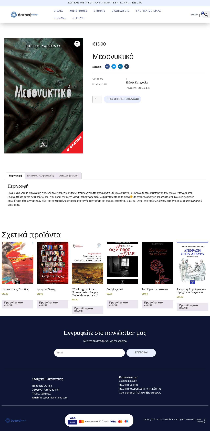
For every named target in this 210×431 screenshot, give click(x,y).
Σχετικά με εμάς (148, 11)
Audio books (78, 11)
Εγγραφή (79, 18)
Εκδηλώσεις (120, 11)
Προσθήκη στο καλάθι (122, 99)
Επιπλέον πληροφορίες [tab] (40, 176)
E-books (99, 11)
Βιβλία (58, 11)
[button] (206, 14)
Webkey (201, 421)
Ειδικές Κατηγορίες (137, 83)
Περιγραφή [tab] (15, 176)
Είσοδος (60, 18)
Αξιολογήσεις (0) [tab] (68, 176)
